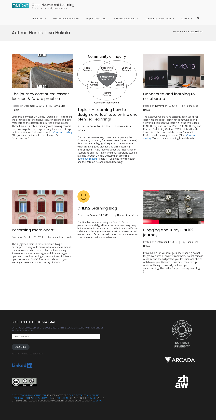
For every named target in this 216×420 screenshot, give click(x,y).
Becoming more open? (33, 230)
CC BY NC (91, 398)
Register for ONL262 (96, 18)
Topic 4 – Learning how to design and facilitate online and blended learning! (107, 114)
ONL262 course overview (65, 18)
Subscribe (20, 347)
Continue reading (42, 135)
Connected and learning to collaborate (169, 96)
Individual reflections (124, 18)
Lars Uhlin (62, 398)
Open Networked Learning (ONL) (29, 395)
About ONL (37, 18)
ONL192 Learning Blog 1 (98, 208)
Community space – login (158, 18)
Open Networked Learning (53, 4)
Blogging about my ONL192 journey (168, 232)
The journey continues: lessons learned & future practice (41, 96)
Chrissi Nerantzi (41, 398)
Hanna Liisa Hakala (61, 237)
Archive (185, 18)
